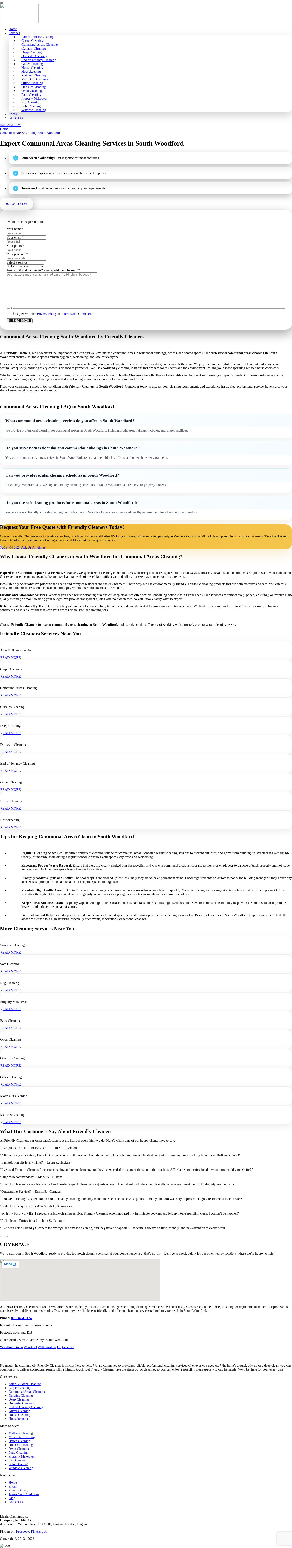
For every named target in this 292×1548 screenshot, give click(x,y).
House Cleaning (19, 1415)
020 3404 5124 (21, 1318)
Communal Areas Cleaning (27, 1392)
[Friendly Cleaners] (19, 22)
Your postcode (17, 254)
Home (13, 29)
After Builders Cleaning (25, 1384)
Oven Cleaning (19, 1448)
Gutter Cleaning (19, 1411)
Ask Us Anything (33, 547)
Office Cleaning (19, 1441)
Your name (15, 229)
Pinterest (37, 1531)
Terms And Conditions (24, 1494)
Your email (15, 237)
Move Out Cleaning (22, 1437)
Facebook (22, 1531)
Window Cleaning (33, 110)
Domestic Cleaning (21, 1403)
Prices (13, 114)
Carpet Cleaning (20, 1388)
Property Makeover (22, 1456)
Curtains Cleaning (21, 1395)
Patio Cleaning (18, 1452)
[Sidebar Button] (1, 3)
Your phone (15, 246)
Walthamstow (47, 1347)
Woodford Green (11, 1347)
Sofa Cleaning (18, 1464)
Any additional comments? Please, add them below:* (43, 270)
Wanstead (30, 1347)
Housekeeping (18, 1418)
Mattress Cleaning (21, 1433)
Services (14, 33)
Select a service (17, 262)
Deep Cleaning (19, 1399)
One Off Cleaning (21, 1445)
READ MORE (10, 657)
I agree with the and (54, 314)
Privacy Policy (47, 314)
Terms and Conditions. (78, 314)
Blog (12, 1498)
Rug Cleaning (18, 1460)
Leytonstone (65, 1347)
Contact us (16, 118)
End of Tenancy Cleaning (26, 1407)
